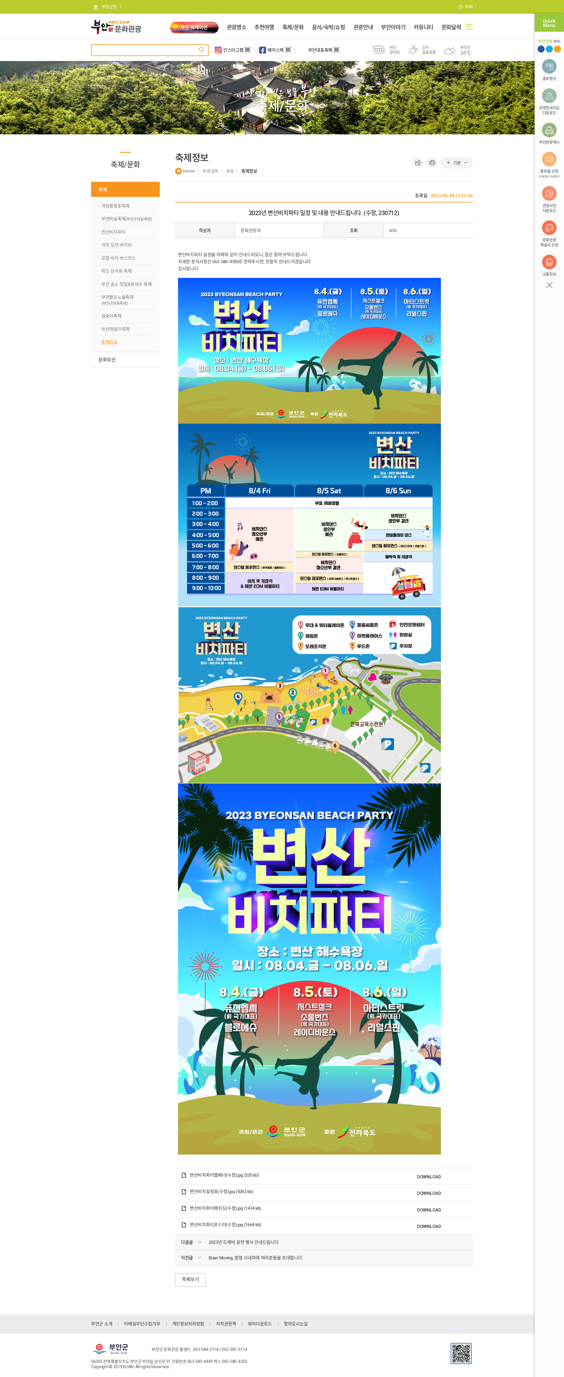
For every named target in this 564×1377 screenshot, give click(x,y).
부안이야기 (393, 28)
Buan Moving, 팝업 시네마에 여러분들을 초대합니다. (256, 1258)
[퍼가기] (417, 162)
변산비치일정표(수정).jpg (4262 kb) (221, 1191)
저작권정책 (226, 1324)
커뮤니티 (423, 28)
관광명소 (236, 28)
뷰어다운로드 (260, 1324)
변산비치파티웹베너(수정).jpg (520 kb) (224, 1175)
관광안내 (363, 28)
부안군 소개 (101, 1324)
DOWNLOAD (429, 1177)
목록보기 (190, 1279)
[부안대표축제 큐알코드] (336, 52)
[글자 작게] (466, 162)
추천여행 (264, 28)
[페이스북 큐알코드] (288, 52)
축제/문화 (293, 28)
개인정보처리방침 (188, 1324)
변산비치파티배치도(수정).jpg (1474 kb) (225, 1208)
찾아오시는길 (296, 1324)
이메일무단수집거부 (142, 1324)
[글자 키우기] (448, 162)
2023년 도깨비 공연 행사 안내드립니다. (244, 1242)
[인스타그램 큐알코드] (247, 52)
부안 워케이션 (194, 27)
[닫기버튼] (549, 285)
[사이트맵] (469, 26)
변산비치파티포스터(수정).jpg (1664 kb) (225, 1224)
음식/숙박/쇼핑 (328, 28)
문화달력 (451, 28)
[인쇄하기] (431, 162)
